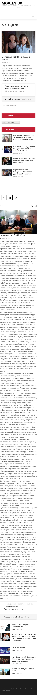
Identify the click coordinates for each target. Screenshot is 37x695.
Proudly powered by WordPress (10, 689)
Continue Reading (9, 105)
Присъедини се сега (14, 91)
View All (34, 206)
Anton (3, 62)
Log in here (26, 99)
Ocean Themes (6, 690)
